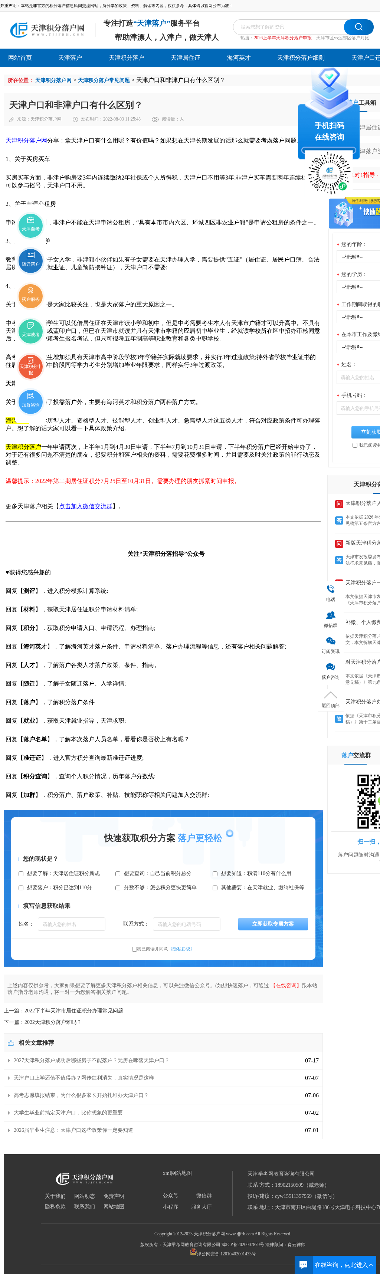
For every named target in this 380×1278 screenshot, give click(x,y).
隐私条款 (55, 1206)
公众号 (170, 1195)
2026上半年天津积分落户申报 (283, 37)
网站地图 (114, 1206)
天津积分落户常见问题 (104, 80)
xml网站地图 (177, 1173)
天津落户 (70, 58)
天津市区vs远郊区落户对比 (342, 37)
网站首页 (20, 58)
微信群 (204, 1195)
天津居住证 (185, 58)
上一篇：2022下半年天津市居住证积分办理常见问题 (63, 1010)
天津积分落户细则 (301, 58)
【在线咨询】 (286, 985)
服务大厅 (201, 1207)
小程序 (170, 1207)
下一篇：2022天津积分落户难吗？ (43, 1022)
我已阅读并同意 (166, 949)
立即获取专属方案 (273, 924)
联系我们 (84, 1206)
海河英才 (239, 58)
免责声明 (114, 1196)
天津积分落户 (126, 58)
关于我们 (55, 1196)
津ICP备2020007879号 (243, 1244)
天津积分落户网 (53, 80)
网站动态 (84, 1196)
